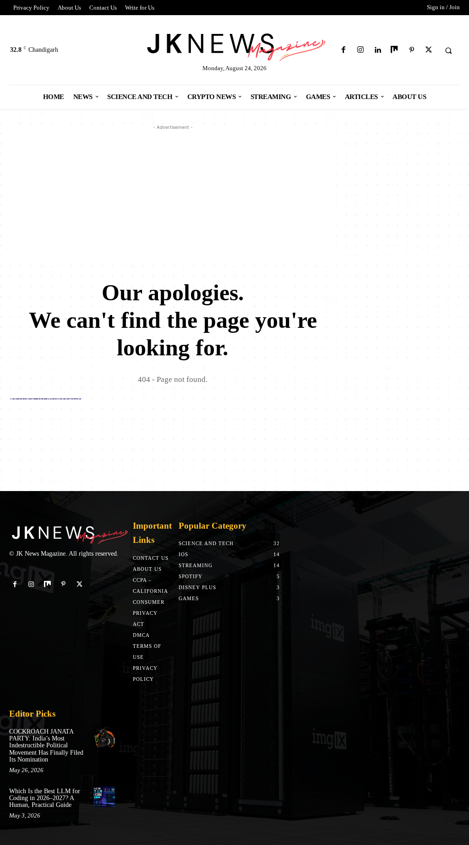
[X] (428, 50)
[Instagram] (360, 50)
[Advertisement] (172, 196)
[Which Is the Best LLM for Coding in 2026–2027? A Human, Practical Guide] (104, 796)
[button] (448, 50)
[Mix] (394, 50)
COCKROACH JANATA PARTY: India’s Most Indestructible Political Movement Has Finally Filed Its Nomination (46, 745)
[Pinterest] (411, 50)
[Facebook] (343, 50)
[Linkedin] (377, 50)
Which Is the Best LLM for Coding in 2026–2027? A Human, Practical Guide (44, 798)
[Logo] (235, 45)
